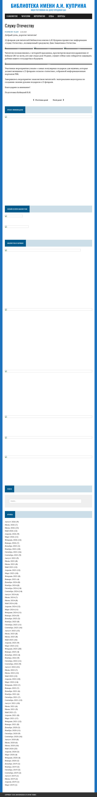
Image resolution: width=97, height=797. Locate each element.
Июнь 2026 (10, 528)
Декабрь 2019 (11, 763)
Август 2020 (10, 739)
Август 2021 (10, 703)
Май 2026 (9, 530)
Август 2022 (10, 667)
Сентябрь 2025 (11, 555)
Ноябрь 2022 (10, 658)
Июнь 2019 (10, 779)
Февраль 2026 (11, 540)
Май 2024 (9, 603)
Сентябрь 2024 (11, 591)
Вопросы (61, 16)
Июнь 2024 (10, 600)
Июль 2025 (10, 561)
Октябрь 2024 (11, 588)
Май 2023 (9, 639)
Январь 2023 (10, 651)
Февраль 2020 (11, 757)
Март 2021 (9, 718)
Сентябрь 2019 (11, 772)
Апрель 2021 (10, 715)
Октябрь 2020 (11, 733)
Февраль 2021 (11, 721)
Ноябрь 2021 (10, 694)
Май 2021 (9, 712)
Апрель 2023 (10, 642)
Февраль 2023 (11, 648)
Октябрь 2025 (11, 552)
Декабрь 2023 (11, 618)
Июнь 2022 (10, 673)
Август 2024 (10, 594)
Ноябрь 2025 (10, 549)
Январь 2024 (10, 615)
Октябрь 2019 (11, 769)
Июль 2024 (10, 597)
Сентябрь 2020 (11, 736)
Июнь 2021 (10, 709)
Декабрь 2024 (11, 582)
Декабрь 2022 (11, 655)
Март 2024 (9, 609)
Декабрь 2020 (11, 727)
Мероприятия (39, 16)
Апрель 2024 (10, 606)
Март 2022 (9, 682)
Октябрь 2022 (11, 661)
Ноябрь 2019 (10, 766)
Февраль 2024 (11, 612)
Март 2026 (9, 537)
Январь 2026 (10, 543)
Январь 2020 (10, 760)
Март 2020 (9, 754)
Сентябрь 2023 (11, 627)
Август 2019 (10, 775)
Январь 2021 (10, 724)
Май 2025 (9, 567)
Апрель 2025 (10, 570)
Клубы (51, 16)
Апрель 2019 (10, 781)
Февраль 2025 (11, 576)
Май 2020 (9, 748)
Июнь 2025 (10, 564)
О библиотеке (12, 16)
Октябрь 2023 (11, 624)
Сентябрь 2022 (11, 664)
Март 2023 (9, 645)
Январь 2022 (10, 688)
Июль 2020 (10, 742)
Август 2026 (10, 521)
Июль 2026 (10, 524)
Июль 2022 (10, 670)
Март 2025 (9, 573)
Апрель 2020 (10, 751)
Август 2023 (10, 630)
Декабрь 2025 (11, 546)
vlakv (16, 32)
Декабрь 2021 (11, 691)
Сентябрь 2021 (11, 700)
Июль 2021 (10, 706)
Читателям (25, 16)
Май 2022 (9, 676)
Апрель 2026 (10, 534)
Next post (57, 100)
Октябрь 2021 (11, 697)
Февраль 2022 (11, 685)
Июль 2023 (10, 633)
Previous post (41, 100)
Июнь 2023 (10, 636)
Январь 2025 (10, 579)
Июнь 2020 (10, 745)
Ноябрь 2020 (10, 730)
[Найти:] (45, 501)
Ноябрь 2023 (10, 621)
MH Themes (32, 795)
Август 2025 (10, 558)
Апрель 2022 (10, 679)
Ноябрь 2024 (10, 585)
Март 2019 (9, 785)
